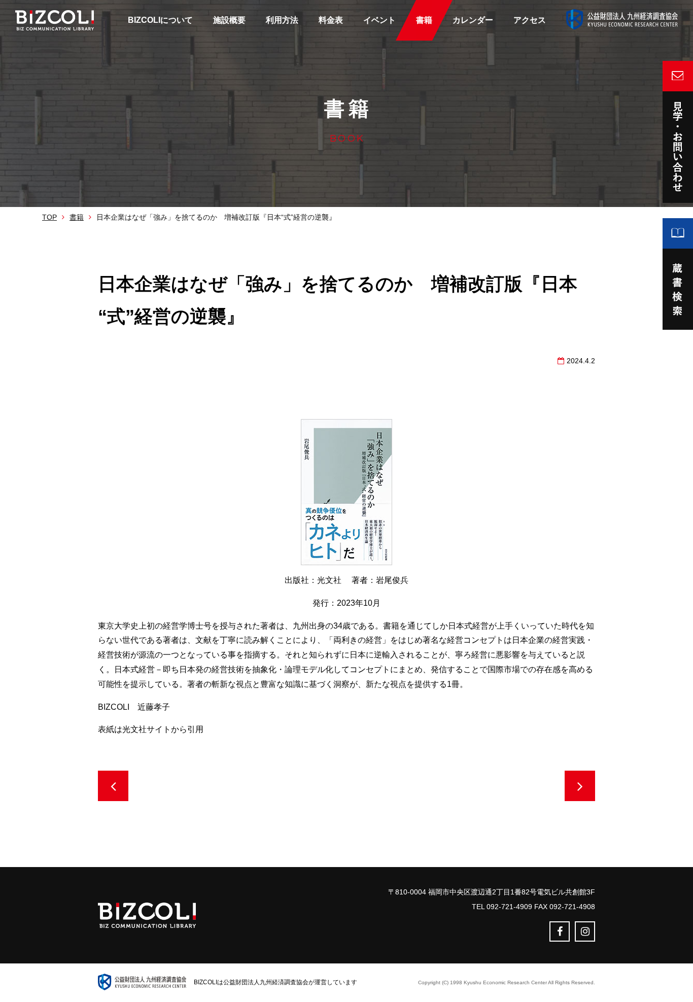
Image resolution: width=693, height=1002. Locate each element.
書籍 (77, 217)
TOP (49, 217)
